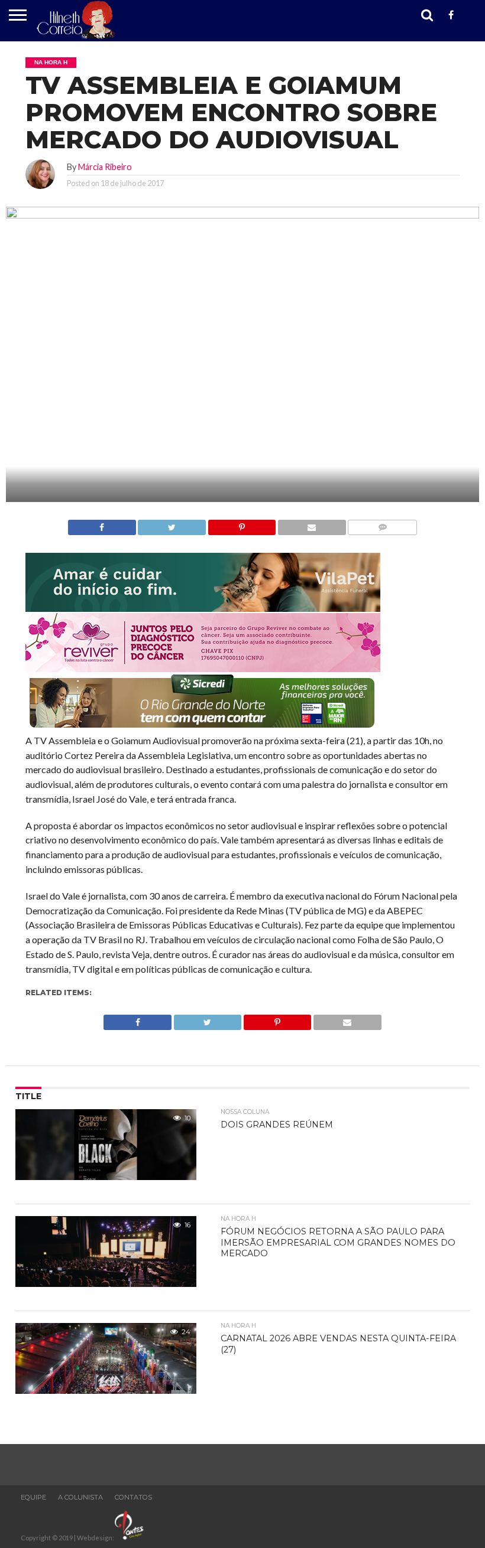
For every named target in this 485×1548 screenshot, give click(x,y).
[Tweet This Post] (172, 524)
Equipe (33, 1497)
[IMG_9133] (202, 608)
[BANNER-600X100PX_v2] (202, 668)
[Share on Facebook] (102, 524)
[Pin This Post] (242, 524)
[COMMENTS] (382, 524)
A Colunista (80, 1497)
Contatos (133, 1497)
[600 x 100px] (202, 728)
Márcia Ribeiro (105, 167)
